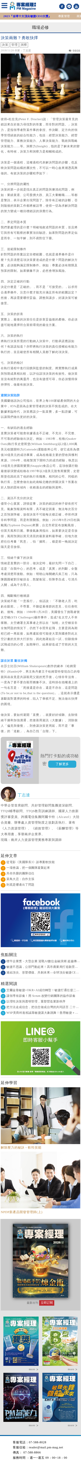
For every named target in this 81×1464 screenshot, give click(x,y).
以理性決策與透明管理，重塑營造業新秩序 (34, 1001)
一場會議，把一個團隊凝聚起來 (26, 867)
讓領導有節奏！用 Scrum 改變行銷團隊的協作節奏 (38, 995)
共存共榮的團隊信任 (18, 873)
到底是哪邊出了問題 (18, 884)
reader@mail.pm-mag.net (46, 1447)
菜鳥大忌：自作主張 (18, 879)
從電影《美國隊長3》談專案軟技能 (28, 862)
